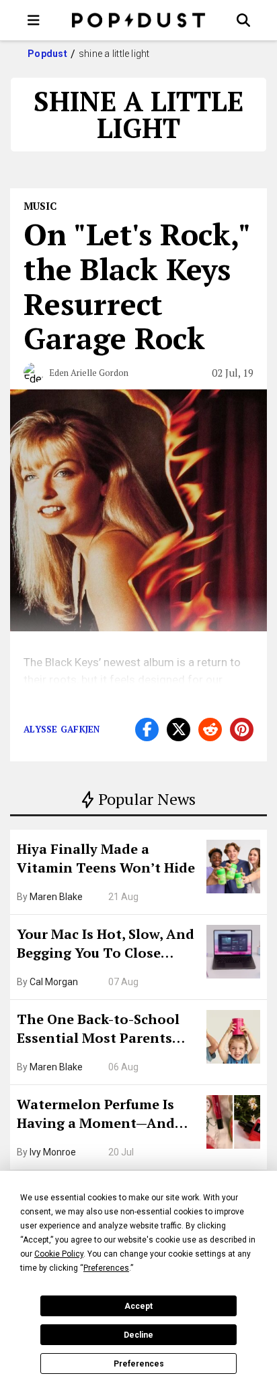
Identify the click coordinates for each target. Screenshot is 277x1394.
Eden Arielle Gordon (88, 373)
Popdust (47, 53)
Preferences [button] (106, 1268)
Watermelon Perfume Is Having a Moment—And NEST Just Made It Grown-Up (103, 1115)
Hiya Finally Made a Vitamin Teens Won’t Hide (106, 858)
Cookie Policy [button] (58, 1254)
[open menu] (33, 20)
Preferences (139, 1364)
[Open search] (243, 20)
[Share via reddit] (210, 729)
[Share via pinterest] (241, 729)
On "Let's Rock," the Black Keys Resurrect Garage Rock (136, 286)
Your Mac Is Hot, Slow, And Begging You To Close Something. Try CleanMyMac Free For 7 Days (105, 945)
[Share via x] (178, 729)
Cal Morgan (54, 981)
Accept (138, 1306)
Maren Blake (56, 896)
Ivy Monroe (53, 1152)
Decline (138, 1335)
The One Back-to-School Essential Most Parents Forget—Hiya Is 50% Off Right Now (98, 1030)
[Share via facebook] (147, 729)
